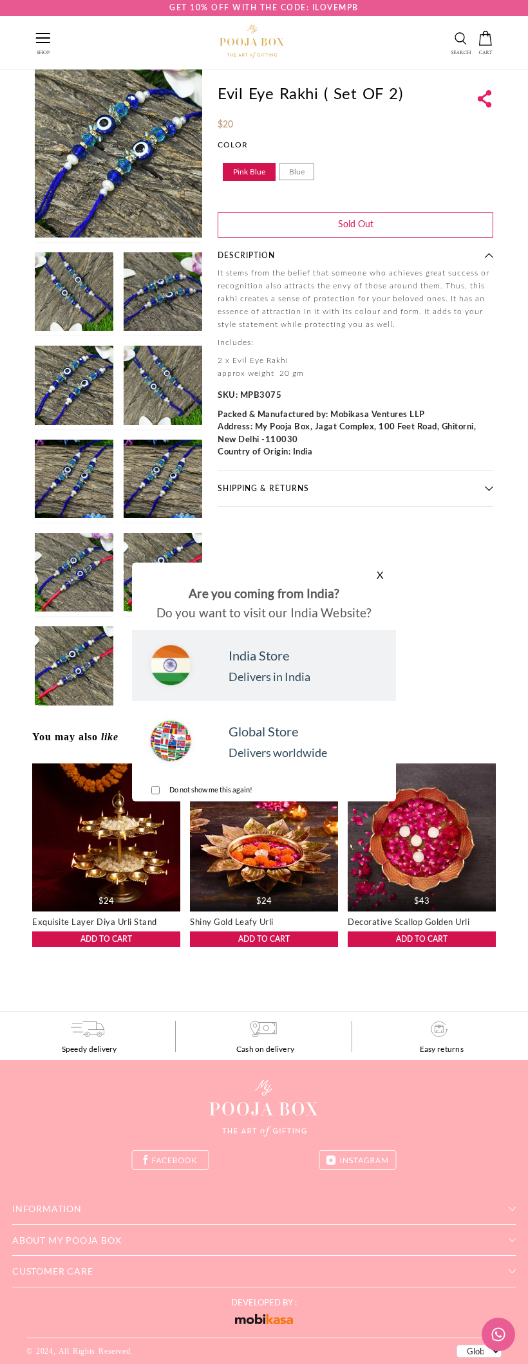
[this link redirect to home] (252, 42)
